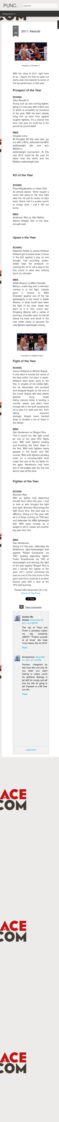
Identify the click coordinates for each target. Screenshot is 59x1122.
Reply (25, 647)
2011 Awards (30, 31)
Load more (31, 749)
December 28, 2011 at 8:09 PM (33, 621)
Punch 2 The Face (30, 593)
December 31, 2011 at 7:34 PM (33, 658)
